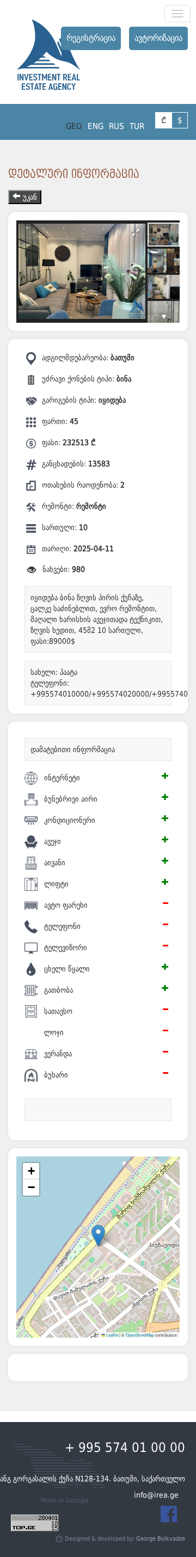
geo (74, 126)
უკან (30, 197)
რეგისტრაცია (90, 38)
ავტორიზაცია (158, 38)
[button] (98, 1235)
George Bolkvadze (160, 1538)
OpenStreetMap (140, 1335)
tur (137, 126)
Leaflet (111, 1335)
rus (116, 126)
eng (95, 126)
